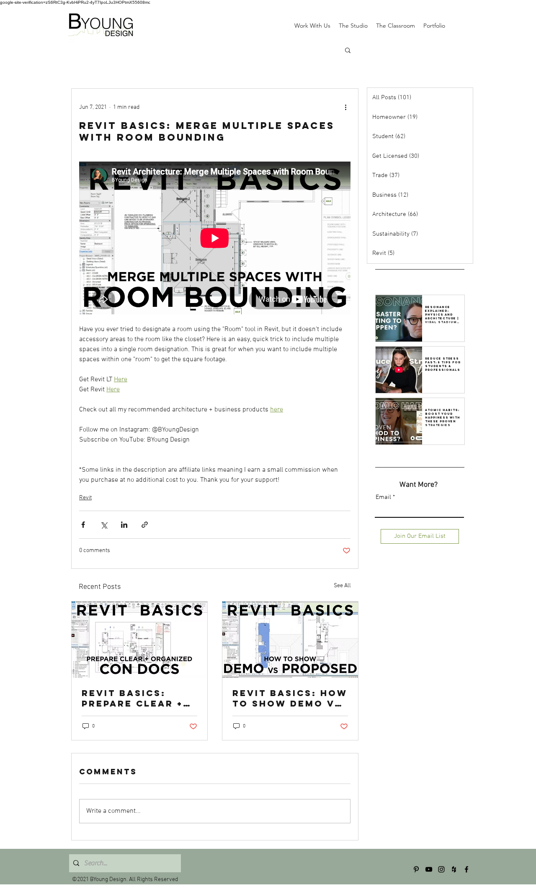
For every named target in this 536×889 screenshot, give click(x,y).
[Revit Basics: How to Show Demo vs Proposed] (290, 639)
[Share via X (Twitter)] (104, 525)
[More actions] (345, 107)
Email (383, 497)
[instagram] (441, 869)
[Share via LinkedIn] (124, 525)
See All (342, 585)
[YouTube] (429, 869)
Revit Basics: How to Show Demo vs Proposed (290, 698)
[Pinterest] (416, 869)
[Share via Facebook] (83, 525)
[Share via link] (145, 525)
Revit (85, 497)
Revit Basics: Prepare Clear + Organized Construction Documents (132, 698)
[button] (348, 49)
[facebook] (466, 869)
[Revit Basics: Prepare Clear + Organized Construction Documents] (139, 639)
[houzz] (454, 869)
